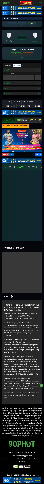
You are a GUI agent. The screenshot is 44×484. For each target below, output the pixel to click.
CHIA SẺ (38, 154)
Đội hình (7, 102)
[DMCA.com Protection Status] (22, 466)
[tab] (8, 120)
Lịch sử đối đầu (28, 102)
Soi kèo (37, 106)
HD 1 (11, 154)
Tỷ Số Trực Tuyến (25, 106)
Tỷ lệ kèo (16, 102)
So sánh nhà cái (9, 106)
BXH (39, 102)
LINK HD (5, 154)
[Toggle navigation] (40, 3)
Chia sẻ (38, 120)
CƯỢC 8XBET (26, 3)
